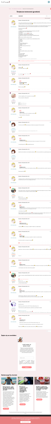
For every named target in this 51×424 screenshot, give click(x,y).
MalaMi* (13, 194)
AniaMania (13, 128)
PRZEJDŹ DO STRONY (25, 422)
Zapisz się (26, 367)
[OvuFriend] (5, 2)
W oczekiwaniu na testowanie (16, 8)
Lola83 (13, 99)
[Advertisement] (3, 21)
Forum (10, 8)
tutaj (20, 364)
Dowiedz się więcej (27, 419)
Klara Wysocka (13, 71)
